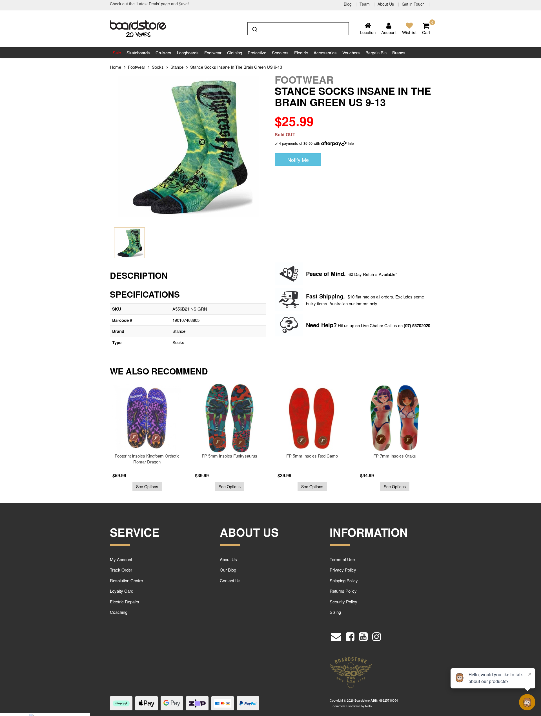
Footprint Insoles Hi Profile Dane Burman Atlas (394, 459)
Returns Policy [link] (343, 591)
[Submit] (254, 28)
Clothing (234, 52)
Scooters (280, 52)
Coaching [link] (118, 612)
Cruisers (163, 52)
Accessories (325, 52)
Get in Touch (414, 4)
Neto (368, 706)
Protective (257, 52)
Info (351, 143)
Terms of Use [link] (342, 559)
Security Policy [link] (343, 602)
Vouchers (351, 52)
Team (365, 4)
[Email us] (336, 635)
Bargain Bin (376, 52)
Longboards (188, 52)
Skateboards (138, 52)
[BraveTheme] (138, 28)
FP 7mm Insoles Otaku (312, 456)
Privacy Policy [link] (343, 570)
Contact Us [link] (230, 580)
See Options (147, 486)
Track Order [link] (121, 570)
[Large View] (129, 242)
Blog (348, 4)
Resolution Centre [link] (126, 580)
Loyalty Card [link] (121, 591)
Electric (301, 52)
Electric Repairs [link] (124, 602)
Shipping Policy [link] (344, 580)
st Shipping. (328, 296)
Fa (309, 296)
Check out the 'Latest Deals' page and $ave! (149, 3)
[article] (147, 437)
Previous (97, 440)
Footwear (212, 52)
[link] (350, 635)
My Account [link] (121, 559)
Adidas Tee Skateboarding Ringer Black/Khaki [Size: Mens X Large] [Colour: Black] (48, 690)
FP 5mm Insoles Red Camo (229, 456)
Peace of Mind (325, 273)
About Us (386, 4)
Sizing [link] (335, 612)
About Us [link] (228, 559)
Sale (117, 52)
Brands (398, 52)
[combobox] (298, 28)
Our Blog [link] (228, 570)
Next (444, 440)
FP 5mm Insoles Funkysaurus (147, 456)
